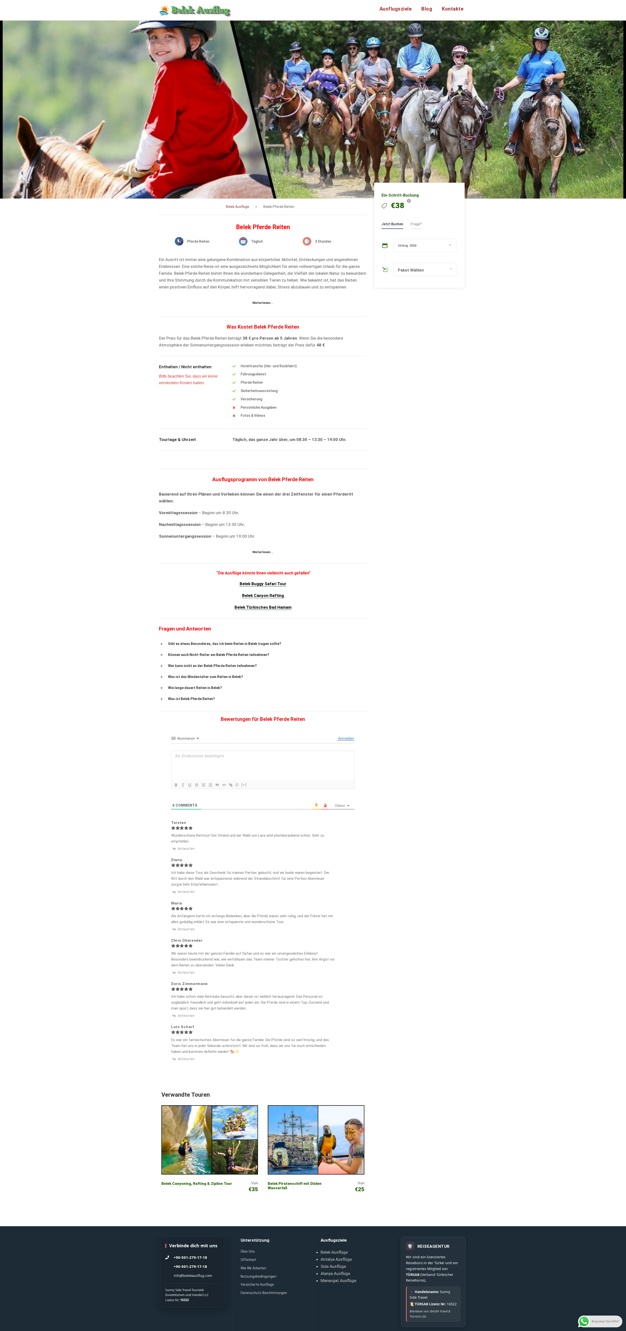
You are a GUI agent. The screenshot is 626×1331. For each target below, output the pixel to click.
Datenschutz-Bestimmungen (264, 1293)
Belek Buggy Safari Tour (263, 583)
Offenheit (248, 1260)
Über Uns (248, 1251)
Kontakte (452, 9)
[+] (244, 784)
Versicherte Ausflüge (257, 1284)
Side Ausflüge (333, 1266)
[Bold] (176, 785)
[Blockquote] (217, 785)
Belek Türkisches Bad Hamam (263, 607)
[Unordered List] (210, 785)
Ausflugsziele (396, 9)
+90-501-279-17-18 (190, 1257)
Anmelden (345, 738)
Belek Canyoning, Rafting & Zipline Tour (196, 1183)
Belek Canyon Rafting (263, 595)
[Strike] (196, 785)
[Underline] (189, 785)
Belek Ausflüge (334, 1252)
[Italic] (182, 785)
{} (237, 784)
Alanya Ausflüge (335, 1273)
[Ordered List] (203, 785)
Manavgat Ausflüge (338, 1280)
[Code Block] (224, 785)
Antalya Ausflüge (336, 1259)
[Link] (230, 785)
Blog (426, 9)
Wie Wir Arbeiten (253, 1268)
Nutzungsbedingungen (258, 1276)
